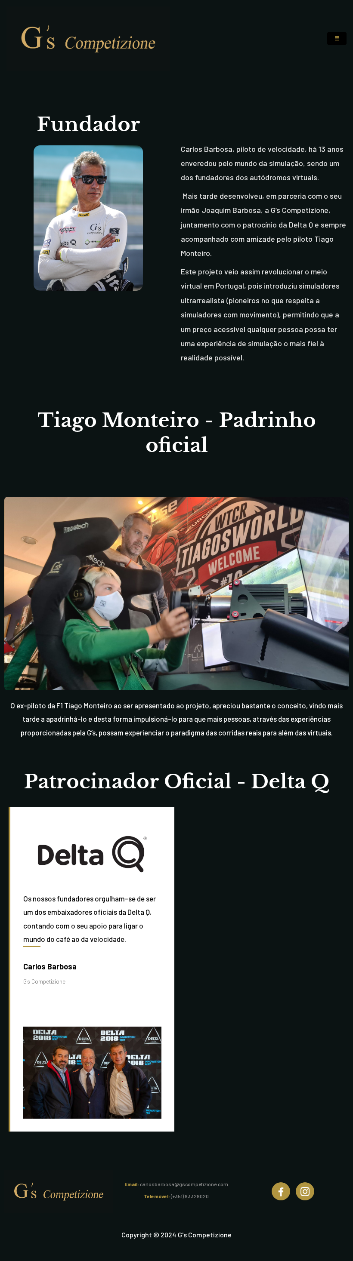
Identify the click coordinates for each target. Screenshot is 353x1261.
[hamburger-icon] (337, 38)
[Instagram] (305, 1191)
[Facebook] (281, 1191)
